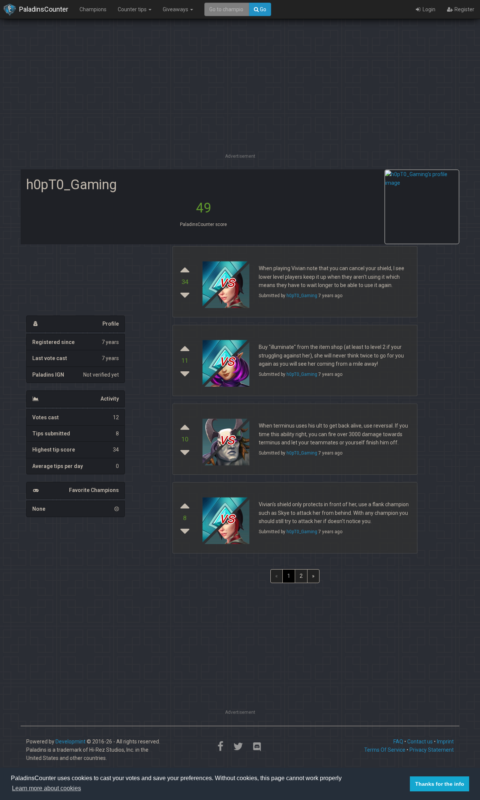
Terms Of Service (384, 750)
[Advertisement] (240, 99)
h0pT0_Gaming (301, 295)
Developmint (71, 742)
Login (428, 9)
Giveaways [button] (176, 9)
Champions (93, 9)
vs (227, 439)
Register (463, 9)
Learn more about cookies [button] (46, 788)
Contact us (420, 742)
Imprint (445, 742)
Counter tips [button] (133, 9)
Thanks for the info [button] (439, 784)
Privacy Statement (432, 750)
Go (262, 9)
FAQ (398, 742)
